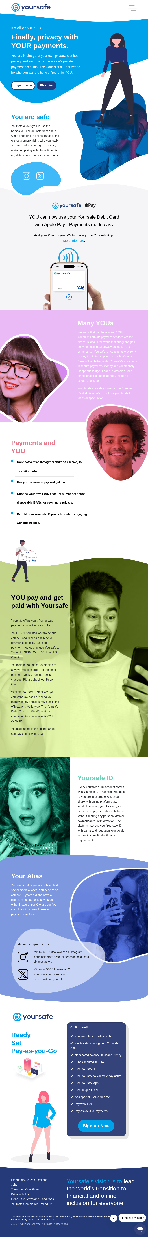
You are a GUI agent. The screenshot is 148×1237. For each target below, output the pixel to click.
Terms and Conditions (25, 1189)
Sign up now (23, 85)
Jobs (14, 1184)
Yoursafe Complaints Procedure (31, 1204)
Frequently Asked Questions (29, 1179)
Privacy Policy (20, 1194)
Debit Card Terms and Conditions (32, 1199)
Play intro (46, 85)
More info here (73, 241)
